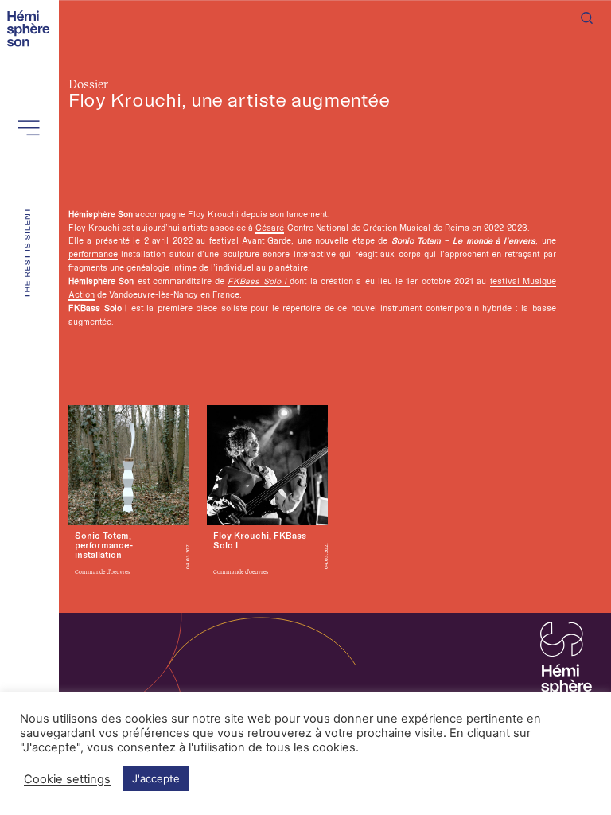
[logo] (30, 27)
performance (93, 254)
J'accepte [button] (156, 778)
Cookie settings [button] (67, 779)
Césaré (269, 227)
